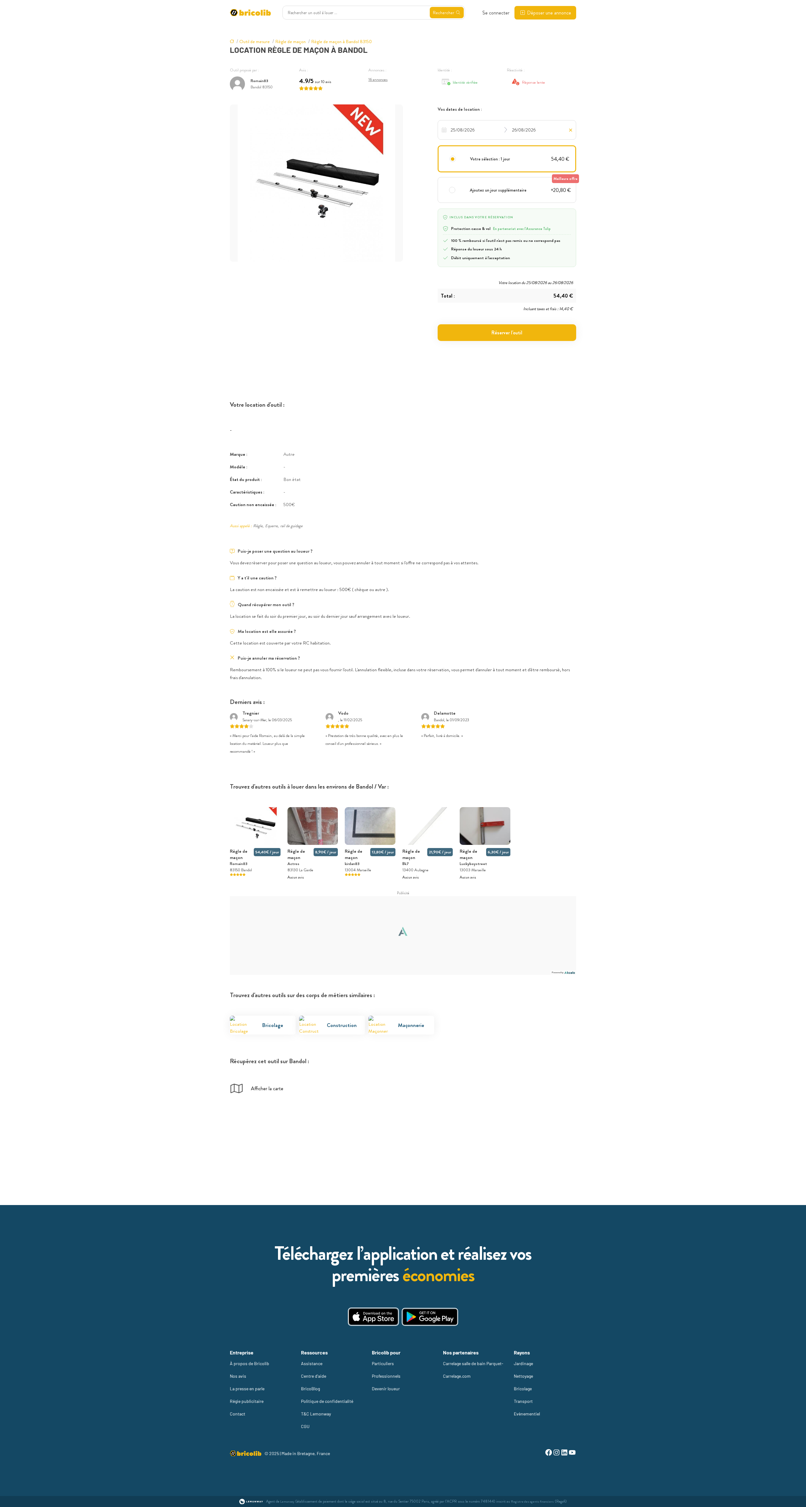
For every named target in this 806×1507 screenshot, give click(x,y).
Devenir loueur (386, 1388)
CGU (305, 1426)
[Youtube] (572, 1453)
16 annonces (378, 79)
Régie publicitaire (247, 1401)
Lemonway (287, 1501)
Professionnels (386, 1376)
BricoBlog (310, 1388)
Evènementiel (527, 1413)
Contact (237, 1413)
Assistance (311, 1363)
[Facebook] (549, 1453)
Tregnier (250, 713)
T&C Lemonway (316, 1413)
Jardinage (523, 1363)
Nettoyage (523, 1376)
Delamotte (445, 713)
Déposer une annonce (549, 12)
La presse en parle (247, 1388)
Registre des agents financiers (532, 1501)
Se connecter (495, 12)
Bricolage (523, 1388)
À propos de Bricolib (249, 1363)
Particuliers (383, 1363)
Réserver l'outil (506, 332)
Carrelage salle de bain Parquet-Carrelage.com (473, 1370)
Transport (523, 1401)
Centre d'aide (313, 1376)
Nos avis (238, 1376)
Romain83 (259, 81)
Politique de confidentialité (327, 1401)
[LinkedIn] (564, 1453)
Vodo (343, 713)
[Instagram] (556, 1453)
